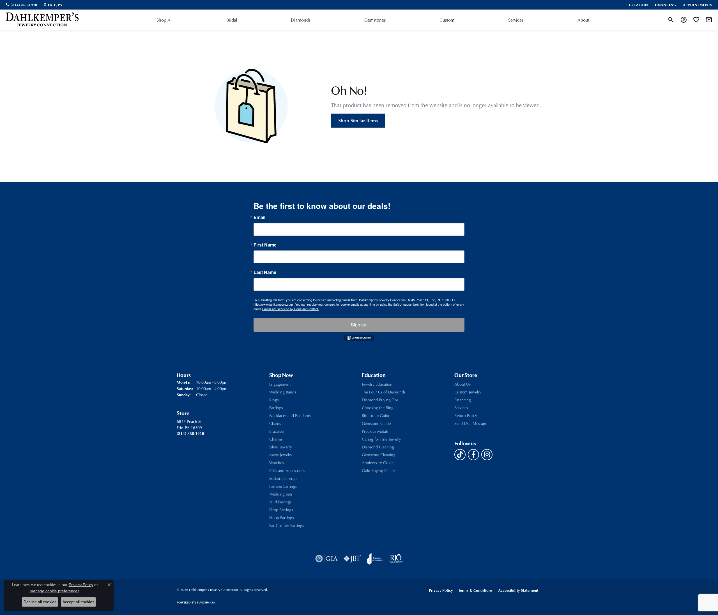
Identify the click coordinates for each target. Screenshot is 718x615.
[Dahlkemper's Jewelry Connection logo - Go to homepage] (42, 20)
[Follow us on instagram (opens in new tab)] (487, 454)
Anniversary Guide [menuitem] (377, 463)
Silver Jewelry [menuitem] (280, 447)
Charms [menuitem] (275, 439)
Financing (462, 400)
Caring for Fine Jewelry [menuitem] (381, 439)
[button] (671, 20)
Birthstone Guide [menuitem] (376, 415)
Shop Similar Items (358, 120)
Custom (446, 20)
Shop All (164, 20)
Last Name (265, 272)
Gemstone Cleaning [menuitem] (378, 455)
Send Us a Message (470, 423)
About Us (462, 384)
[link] (21, 5)
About (583, 20)
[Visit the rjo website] (396, 559)
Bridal (231, 20)
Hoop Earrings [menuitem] (281, 517)
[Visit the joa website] (375, 559)
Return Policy (465, 415)
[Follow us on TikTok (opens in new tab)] (460, 454)
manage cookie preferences (54, 591)
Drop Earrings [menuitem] (281, 510)
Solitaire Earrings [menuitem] (283, 478)
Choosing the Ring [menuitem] (377, 408)
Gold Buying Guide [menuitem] (378, 470)
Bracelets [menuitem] (276, 431)
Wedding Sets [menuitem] (280, 494)
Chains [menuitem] (275, 423)
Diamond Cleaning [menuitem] (378, 447)
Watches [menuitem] (276, 463)
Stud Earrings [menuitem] (280, 502)
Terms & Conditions (475, 590)
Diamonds (300, 20)
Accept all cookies (78, 602)
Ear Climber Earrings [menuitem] (286, 525)
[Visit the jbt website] (352, 559)
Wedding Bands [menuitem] (282, 392)
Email (259, 217)
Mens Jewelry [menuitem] (280, 455)
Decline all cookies (40, 602)
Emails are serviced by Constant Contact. (290, 309)
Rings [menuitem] (274, 400)
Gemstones (375, 20)
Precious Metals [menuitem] (375, 431)
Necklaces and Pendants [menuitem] (289, 415)
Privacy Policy (441, 590)
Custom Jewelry (467, 392)
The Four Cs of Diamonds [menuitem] (383, 392)
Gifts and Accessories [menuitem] (287, 470)
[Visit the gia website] (326, 559)
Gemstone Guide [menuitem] (376, 423)
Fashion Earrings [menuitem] (283, 486)
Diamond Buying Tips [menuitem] (380, 400)
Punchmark (206, 602)
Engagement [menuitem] (280, 384)
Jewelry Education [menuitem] (377, 384)
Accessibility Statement (518, 590)
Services (515, 20)
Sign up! (359, 324)
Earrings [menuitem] (276, 408)
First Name (265, 245)
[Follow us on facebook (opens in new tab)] (473, 454)
